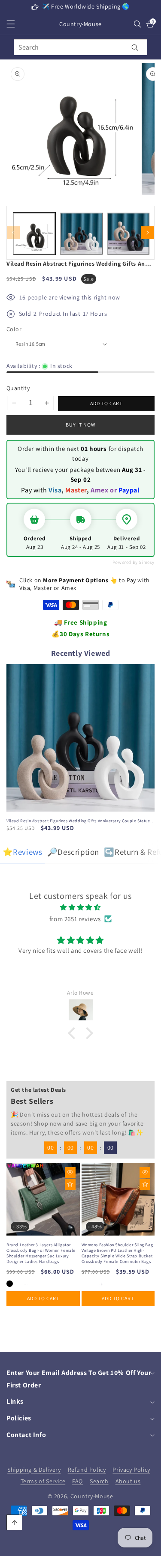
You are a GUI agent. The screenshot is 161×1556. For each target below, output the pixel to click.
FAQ (77, 1481)
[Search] (135, 47)
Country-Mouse (91, 1496)
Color (13, 329)
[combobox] (80, 47)
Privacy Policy (131, 1469)
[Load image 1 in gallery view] (34, 234)
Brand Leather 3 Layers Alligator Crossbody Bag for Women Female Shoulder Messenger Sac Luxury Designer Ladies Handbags (41, 1253)
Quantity (18, 388)
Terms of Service (43, 1481)
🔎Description (73, 852)
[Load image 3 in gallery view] (128, 234)
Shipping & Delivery (34, 1469)
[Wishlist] (70, 1184)
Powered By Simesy (133, 562)
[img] (80, 907)
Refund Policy (87, 1469)
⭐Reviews (23, 852)
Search (99, 1481)
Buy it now (80, 424)
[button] (15, 24)
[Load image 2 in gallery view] (81, 234)
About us (128, 1481)
